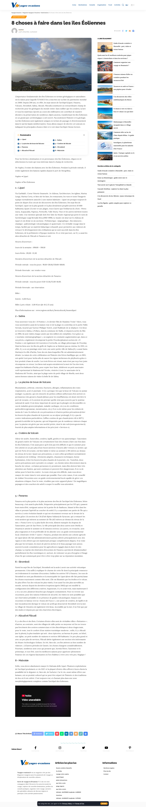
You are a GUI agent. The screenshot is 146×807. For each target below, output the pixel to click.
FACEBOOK (35, 751)
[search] (123, 5)
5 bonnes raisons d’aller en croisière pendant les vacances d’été (123, 77)
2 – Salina (58, 140)
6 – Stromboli (60, 147)
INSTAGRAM (60, 751)
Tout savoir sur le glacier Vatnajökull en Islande (114, 185)
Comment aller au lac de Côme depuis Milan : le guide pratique (124, 135)
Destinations (19, 17)
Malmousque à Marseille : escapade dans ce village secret (123, 125)
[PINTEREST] (130, 747)
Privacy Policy (67, 804)
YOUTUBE (106, 751)
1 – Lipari (23, 139)
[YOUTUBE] (106, 747)
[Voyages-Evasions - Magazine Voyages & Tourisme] (25, 5)
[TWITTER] (83, 747)
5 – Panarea (24, 147)
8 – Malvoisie (59, 150)
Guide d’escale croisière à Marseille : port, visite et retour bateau (122, 46)
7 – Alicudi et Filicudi (27, 150)
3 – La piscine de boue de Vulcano (32, 143)
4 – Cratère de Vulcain (63, 143)
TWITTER (83, 751)
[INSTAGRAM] (59, 747)
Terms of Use (79, 804)
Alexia (21, 29)
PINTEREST (130, 751)
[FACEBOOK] (35, 747)
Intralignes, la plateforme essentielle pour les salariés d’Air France (123, 146)
